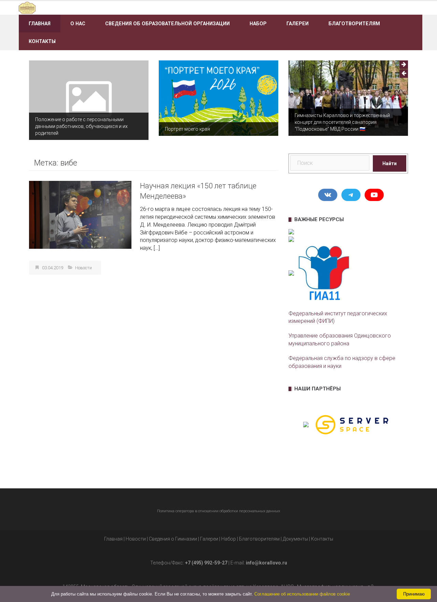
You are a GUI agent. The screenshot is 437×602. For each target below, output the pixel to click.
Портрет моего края (187, 129)
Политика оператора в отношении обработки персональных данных (218, 511)
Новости (83, 267)
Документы (295, 539)
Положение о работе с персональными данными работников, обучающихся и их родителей (81, 126)
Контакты (42, 41)
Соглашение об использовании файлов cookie (302, 594)
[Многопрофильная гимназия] (83, 7)
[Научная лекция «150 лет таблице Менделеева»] (80, 214)
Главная (40, 23)
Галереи (297, 23)
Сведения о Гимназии (173, 539)
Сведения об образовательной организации (167, 23)
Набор (258, 23)
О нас (77, 23)
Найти (389, 163)
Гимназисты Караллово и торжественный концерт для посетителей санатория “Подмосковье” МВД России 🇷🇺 (342, 122)
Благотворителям (354, 23)
